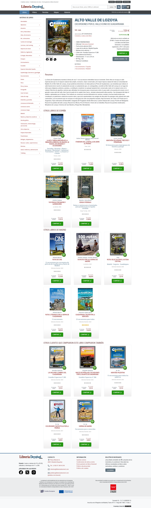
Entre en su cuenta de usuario (120, 12)
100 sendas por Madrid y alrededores (57, 203)
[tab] (49, 75)
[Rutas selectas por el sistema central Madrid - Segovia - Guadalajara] (118, 244)
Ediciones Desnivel (88, 44)
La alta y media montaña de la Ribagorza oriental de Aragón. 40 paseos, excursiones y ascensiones (57, 143)
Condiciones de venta (35, 2)
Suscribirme (110, 470)
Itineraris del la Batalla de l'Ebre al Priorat (87, 142)
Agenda (111, 2)
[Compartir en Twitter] (51, 59)
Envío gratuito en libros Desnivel (50, 2)
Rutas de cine (57, 259)
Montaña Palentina (118, 372)
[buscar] (119, 7)
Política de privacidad (83, 466)
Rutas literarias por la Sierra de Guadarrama (57, 315)
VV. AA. (78, 30)
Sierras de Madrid (85, 426)
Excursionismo (80, 67)
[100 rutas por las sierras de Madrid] (87, 244)
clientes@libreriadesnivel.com (59, 469)
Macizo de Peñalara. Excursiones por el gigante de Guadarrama (87, 373)
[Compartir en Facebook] (47, 59)
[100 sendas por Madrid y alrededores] (57, 187)
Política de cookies (82, 468)
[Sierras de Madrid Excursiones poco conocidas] (85, 411)
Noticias (118, 2)
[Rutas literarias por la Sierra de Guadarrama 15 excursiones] (57, 299)
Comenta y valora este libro (83, 36)
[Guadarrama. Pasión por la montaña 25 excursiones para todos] (85, 299)
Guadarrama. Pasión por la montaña (85, 315)
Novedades (24, 21)
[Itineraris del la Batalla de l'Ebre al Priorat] (87, 125)
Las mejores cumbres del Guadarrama (57, 373)
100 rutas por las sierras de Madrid (87, 260)
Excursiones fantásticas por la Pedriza (57, 427)
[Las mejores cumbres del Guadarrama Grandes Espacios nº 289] (57, 357)
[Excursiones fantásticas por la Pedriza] (57, 411)
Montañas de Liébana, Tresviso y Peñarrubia (117, 141)
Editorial (127, 2)
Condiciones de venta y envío (86, 462)
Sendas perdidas (85, 202)
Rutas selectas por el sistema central (118, 260)
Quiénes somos (25, 2)
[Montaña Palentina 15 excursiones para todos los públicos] (118, 357)
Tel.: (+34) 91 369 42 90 (57, 465)
